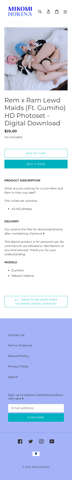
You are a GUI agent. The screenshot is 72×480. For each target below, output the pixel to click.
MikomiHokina (41, 466)
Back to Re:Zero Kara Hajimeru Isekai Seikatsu (36, 301)
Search (13, 377)
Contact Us (16, 335)
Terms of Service (20, 345)
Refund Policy (18, 356)
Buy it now (36, 164)
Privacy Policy (18, 366)
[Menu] (65, 11)
